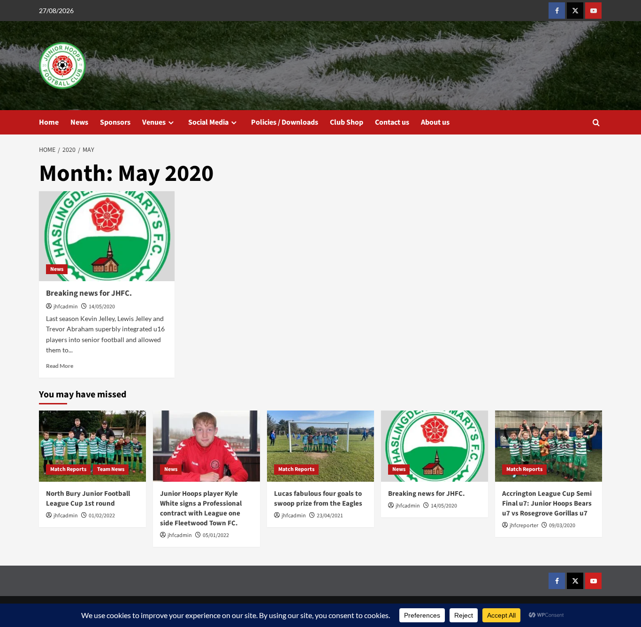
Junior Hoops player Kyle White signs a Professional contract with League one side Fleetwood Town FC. (201, 508)
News (79, 122)
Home (49, 122)
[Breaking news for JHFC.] (107, 236)
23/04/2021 (330, 516)
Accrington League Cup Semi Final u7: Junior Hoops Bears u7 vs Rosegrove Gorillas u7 (547, 503)
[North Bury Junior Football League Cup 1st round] (92, 446)
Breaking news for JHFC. (89, 293)
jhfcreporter (524, 526)
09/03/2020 (562, 526)
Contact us (392, 122)
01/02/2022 (102, 516)
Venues (154, 122)
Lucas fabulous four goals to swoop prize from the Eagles (318, 498)
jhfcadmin (65, 307)
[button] (596, 122)
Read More (59, 365)
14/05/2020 (102, 307)
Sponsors (115, 122)
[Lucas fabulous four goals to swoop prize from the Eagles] (320, 446)
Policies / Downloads (284, 122)
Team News (110, 469)
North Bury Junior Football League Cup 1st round (88, 498)
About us (435, 122)
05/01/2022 (216, 535)
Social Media (208, 122)
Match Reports (68, 469)
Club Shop (346, 122)
